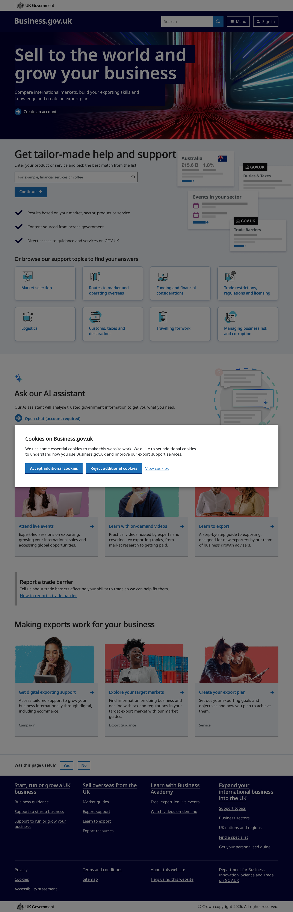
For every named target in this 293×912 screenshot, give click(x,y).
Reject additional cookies (114, 468)
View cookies (157, 468)
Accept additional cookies (54, 468)
